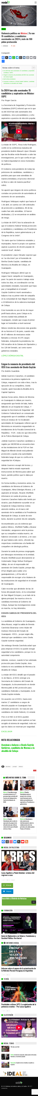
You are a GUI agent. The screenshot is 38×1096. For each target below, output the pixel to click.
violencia (21, 766)
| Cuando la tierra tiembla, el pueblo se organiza (22, 1087)
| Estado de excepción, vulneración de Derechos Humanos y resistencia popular (23, 1079)
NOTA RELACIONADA (10, 79)
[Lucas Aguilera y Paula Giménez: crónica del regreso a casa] (19, 860)
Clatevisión (8, 1014)
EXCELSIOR (6, 731)
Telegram (8, 891)
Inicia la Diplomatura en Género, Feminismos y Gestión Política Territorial (18, 937)
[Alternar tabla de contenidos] (33, 67)
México (3, 29)
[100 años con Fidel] (5, 1072)
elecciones (8, 766)
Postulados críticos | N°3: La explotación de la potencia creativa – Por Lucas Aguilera (18, 1005)
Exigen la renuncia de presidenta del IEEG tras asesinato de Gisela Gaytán (19, 75)
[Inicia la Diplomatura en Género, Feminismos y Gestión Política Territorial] (19, 923)
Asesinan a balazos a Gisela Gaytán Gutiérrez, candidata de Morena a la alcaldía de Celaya (19, 82)
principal (15, 766)
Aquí (34, 902)
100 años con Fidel (15, 1070)
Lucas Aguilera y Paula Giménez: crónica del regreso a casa (17, 873)
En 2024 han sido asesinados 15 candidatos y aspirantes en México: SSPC (19, 71)
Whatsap (8, 885)
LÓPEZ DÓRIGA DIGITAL (12, 356)
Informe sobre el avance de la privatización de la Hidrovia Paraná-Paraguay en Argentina (18, 969)
